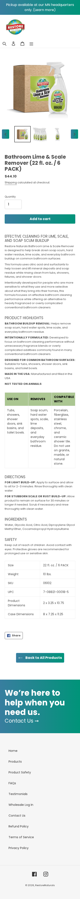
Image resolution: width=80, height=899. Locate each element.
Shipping (11, 182)
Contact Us (17, 815)
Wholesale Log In (21, 805)
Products (15, 761)
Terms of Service (21, 837)
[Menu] (31, 43)
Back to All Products (43, 657)
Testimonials (18, 794)
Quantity (10, 196)
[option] (22, 134)
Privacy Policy (19, 848)
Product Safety (20, 772)
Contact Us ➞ (22, 720)
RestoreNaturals (45, 885)
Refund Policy (19, 826)
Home (13, 751)
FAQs (12, 783)
